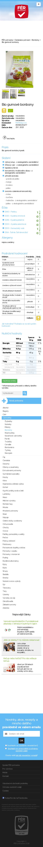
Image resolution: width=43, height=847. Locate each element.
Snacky (5, 578)
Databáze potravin (22, 40)
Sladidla (5, 574)
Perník (7, 439)
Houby (5, 477)
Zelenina (6, 608)
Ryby (5, 564)
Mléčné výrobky (9, 501)
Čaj (4, 457)
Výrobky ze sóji (9, 598)
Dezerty (6, 464)
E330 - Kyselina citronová (15, 216)
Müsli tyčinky (10, 433)
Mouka (5, 507)
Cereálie (8, 444)
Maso (5, 497)
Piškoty (7, 427)
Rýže (5, 568)
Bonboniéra (9, 447)
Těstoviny (7, 588)
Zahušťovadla (8, 601)
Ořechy (6, 528)
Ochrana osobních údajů (11, 787)
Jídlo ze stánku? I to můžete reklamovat (21, 640)
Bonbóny (35, 40)
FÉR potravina (7, 40)
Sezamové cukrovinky (13, 436)
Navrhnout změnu (9, 381)
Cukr (4, 414)
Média (4, 772)
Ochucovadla (8, 524)
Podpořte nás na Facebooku (15, 798)
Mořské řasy (7, 504)
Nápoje (5, 517)
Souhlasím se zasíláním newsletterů (22, 746)
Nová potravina (16, 401)
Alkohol (5, 408)
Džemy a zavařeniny (11, 467)
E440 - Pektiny (11, 212)
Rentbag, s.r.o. (21, 123)
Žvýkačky (8, 421)
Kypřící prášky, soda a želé (13, 491)
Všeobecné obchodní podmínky (15, 783)
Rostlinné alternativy (11, 561)
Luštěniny (6, 494)
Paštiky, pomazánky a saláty (13, 534)
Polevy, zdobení (9, 541)
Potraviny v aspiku (10, 551)
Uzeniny (6, 594)
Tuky (5, 591)
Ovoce (5, 531)
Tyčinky (8, 450)
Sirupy (5, 571)
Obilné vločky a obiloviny (12, 521)
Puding (5, 558)
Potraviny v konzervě (11, 554)
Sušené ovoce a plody (11, 581)
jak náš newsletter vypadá (26, 755)
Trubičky (8, 442)
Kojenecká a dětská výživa (13, 484)
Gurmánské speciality (11, 474)
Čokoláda (6, 460)
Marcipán (8, 453)
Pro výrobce (7, 769)
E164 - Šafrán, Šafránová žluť (16, 232)
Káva (5, 481)
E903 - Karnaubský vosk (14, 228)
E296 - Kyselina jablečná (14, 220)
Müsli (4, 514)
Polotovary (7, 544)
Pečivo (5, 538)
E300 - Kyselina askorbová (15, 224)
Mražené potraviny (10, 511)
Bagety (5, 411)
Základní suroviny (9, 605)
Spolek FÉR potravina (10, 765)
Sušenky (8, 424)
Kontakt (5, 776)
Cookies (5, 791)
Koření (5, 487)
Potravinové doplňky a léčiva (14, 548)
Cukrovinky (7, 418)
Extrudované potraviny (12, 470)
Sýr (4, 584)
